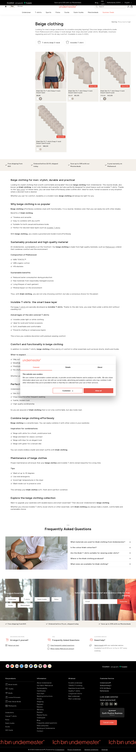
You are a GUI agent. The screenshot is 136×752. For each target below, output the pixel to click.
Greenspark (41, 718)
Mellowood (110, 247)
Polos (58, 12)
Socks (66, 12)
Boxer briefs (12, 684)
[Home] (5, 7)
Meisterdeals (93, 12)
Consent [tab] (36, 367)
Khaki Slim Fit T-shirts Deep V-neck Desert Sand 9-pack (48, 142)
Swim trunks (79, 12)
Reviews (40, 712)
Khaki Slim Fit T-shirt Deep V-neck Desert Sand (48, 91)
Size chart (40, 693)
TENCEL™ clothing (75, 685)
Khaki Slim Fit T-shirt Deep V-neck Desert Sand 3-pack (80, 91)
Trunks (10, 689)
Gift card (102, 2)
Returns (39, 707)
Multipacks (12, 706)
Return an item (13, 645)
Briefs (10, 693)
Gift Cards (9, 730)
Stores (39, 699)
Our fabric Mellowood (45, 685)
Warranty (40, 710)
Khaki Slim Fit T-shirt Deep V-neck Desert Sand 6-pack (112, 91)
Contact (40, 731)
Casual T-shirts (11, 716)
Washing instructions (45, 696)
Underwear (26, 12)
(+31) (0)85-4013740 (109, 697)
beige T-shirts (20, 307)
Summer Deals (108, 12)
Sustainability (42, 688)
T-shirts (38, 12)
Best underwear (74, 696)
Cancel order (108, 722)
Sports (48, 12)
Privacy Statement (74, 750)
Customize (66, 391)
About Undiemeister (44, 683)
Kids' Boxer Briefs (14, 702)
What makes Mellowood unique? (62, 649)
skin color (21, 189)
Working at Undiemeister (46, 728)
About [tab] (100, 367)
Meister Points (42, 715)
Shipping (40, 702)
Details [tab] (68, 367)
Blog (96, 3)
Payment (40, 704)
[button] (132, 7)
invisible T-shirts (53, 228)
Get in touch (98, 645)
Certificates (41, 691)
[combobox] (112, 7)
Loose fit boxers (14, 697)
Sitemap (105, 750)
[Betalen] (28, 666)
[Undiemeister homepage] (68, 6)
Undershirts (9, 712)
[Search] (96, 6)
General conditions (91, 750)
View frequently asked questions (62, 645)
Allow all (98, 391)
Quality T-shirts (74, 691)
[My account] (128, 7)
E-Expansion (59, 750)
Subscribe (123, 601)
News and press (42, 726)
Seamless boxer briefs (76, 688)
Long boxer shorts (75, 693)
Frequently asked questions (47, 723)
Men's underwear (74, 699)
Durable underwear (75, 683)
